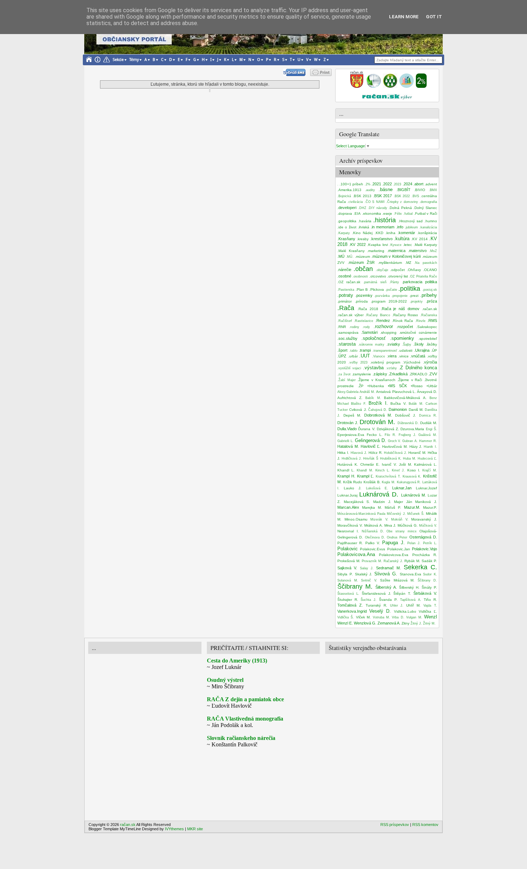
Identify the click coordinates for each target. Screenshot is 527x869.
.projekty (416, 301)
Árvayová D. (427, 392)
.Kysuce (395, 245)
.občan (363, 268)
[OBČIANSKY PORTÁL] (356, 86)
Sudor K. (430, 574)
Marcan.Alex (348, 507)
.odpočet (397, 270)
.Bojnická (344, 196)
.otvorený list (397, 276)
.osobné (344, 276)
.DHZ (362, 208)
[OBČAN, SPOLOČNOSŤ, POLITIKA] (390, 86)
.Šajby (406, 344)
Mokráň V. (399, 519)
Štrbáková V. (425, 593)
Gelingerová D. (370, 440)
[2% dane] (421, 86)
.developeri (346, 207)
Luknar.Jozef (426, 488)
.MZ (408, 263)
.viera (392, 356)
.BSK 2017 (382, 196)
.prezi (413, 296)
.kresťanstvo (381, 239)
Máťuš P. (393, 507)
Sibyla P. (345, 574)
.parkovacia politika (419, 282)
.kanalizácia (428, 227)
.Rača (345, 308)
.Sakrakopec (426, 327)
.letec (407, 245)
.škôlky (431, 344)
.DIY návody (377, 208)
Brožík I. (378, 403)
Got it (434, 16)
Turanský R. (376, 605)
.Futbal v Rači (425, 213)
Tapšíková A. (410, 600)
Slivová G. (385, 573)
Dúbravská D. (408, 423)
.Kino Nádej (362, 233)
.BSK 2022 (402, 196)
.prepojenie (399, 296)
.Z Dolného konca (418, 367)
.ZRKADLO (418, 374)
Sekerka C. (420, 567)
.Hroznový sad (410, 221)
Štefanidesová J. (376, 593)
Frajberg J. (407, 435)
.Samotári (369, 332)
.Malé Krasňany (351, 251)
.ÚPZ (341, 356)
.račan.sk (429, 309)
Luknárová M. (413, 495)
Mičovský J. (396, 514)
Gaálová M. (427, 435)
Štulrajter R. (347, 600)
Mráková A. (373, 525)
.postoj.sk (429, 289)
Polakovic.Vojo (424, 549)
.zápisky (379, 374)
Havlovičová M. (395, 446)
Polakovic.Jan (398, 549)
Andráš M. (367, 392)
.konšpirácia (427, 233)
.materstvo (417, 250)
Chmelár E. (370, 464)
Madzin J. (382, 502)
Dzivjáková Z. (388, 429)
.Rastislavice (363, 321)
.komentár (406, 233)
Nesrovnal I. (348, 531)
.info (399, 227)
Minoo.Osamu (356, 519)
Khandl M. (365, 470)
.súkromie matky (371, 344)
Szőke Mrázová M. (397, 580)
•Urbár (432, 386)
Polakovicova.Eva (393, 555)
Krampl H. (346, 476)
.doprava (344, 213)
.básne (386, 189)
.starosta (346, 344)
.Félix (398, 213)
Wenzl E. (345, 623)
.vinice (403, 356)
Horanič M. (417, 453)
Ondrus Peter (397, 537)
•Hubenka (375, 386)
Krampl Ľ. (365, 476)
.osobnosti (360, 276)
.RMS (432, 320)
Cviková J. (357, 410)
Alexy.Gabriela (348, 392)
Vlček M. (363, 617)
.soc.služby (347, 338)
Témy (134, 59)
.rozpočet (405, 326)
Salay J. (367, 568)
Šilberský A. (386, 587)
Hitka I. (343, 453)
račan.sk (128, 824)
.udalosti (405, 350)
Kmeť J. (398, 470)
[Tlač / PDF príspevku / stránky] (321, 74)
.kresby (363, 239)
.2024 (407, 184)
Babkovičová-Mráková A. (405, 398)
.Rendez (382, 320)
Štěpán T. (402, 593)
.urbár (353, 356)
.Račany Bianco (377, 315)
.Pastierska (345, 289)
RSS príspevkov (394, 824)
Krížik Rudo (352, 482)
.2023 (397, 184)
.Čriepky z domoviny (402, 202)
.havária (364, 221)
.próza (431, 301)
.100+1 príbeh (351, 184)
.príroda (361, 301)
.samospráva (348, 332)
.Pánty (394, 282)
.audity (370, 190)
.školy (418, 344)
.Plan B (362, 289)
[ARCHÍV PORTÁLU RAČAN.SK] (406, 86)
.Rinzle (420, 321)
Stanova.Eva (410, 574)
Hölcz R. (376, 453)
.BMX (433, 190)
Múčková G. (408, 525)
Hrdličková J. (352, 458)
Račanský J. (393, 561)
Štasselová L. (348, 593)
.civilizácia (355, 202)
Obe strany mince (401, 531)
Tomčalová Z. (350, 605)
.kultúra (401, 238)
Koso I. (413, 470)
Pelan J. (414, 543)
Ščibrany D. (427, 580)
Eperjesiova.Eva (350, 435)
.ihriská (363, 227)
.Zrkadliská (398, 374)
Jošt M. (405, 464)
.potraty (345, 295)
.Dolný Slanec (425, 208)
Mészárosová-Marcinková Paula (361, 514)
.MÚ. (349, 256)
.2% (367, 184)
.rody (366, 327)
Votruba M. (381, 617)
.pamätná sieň (374, 282)
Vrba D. (398, 617)
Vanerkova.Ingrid (352, 611)
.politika (409, 288)
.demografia (428, 202)
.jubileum (411, 227)
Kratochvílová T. (388, 476)
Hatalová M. (348, 446)
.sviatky (393, 344)
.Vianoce (378, 356)
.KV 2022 (357, 244)
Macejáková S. (357, 502)
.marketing (375, 251)
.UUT (364, 355)
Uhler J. (397, 605)
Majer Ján (403, 502)
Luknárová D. (378, 494)
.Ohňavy (414, 270)
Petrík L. (430, 543)
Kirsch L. (382, 470)
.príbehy (428, 295)
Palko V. (372, 543)
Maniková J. (426, 502)
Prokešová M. (348, 561)
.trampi (365, 350)
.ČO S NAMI (375, 202)
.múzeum (362, 256)
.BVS (415, 196)
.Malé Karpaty (425, 245)
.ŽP (361, 386)
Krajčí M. (429, 470)
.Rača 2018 (367, 309)
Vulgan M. (414, 617)
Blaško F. (358, 403)
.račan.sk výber (350, 315)
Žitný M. (429, 623)
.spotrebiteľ (427, 339)
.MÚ (341, 256)
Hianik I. (430, 446)
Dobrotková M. (378, 415)
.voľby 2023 (357, 362)
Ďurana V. (366, 429)
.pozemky (363, 295)
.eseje (387, 213)
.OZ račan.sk (348, 282)
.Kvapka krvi (377, 245)
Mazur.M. (412, 507)
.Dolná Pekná (400, 208)
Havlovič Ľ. (371, 446)
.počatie (391, 289)
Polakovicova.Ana (356, 554)
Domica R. (428, 415)
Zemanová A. (389, 623)
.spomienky (402, 338)
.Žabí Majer (346, 380)
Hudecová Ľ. (427, 458)
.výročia (430, 362)
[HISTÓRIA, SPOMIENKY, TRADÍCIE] (373, 86)
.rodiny (354, 327)
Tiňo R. (430, 600)
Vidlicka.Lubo (405, 611)
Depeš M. (352, 415)
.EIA (357, 213)
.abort (418, 184)
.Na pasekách (425, 263)
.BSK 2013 (362, 196)
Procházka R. (424, 555)
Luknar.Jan (402, 488)
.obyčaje (382, 270)
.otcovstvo (377, 276)
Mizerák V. (379, 519)
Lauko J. (352, 488)
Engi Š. (431, 429)
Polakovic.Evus (372, 549)
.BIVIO (419, 190)
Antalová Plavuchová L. (396, 392)
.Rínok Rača (402, 321)
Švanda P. (388, 600)
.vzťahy (391, 368)
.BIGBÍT (403, 189)
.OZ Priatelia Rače (423, 276)
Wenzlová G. (365, 623)
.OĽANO (430, 270)
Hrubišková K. (391, 458)
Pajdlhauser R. (350, 543)
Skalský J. (363, 574)
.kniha (390, 233)
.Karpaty (343, 233)
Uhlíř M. (413, 605)
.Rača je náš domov (400, 309)
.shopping (388, 332)
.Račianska (428, 315)
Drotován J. (347, 423)
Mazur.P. (430, 507)
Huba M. (409, 458)
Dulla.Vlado (347, 429)
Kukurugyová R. (409, 482)
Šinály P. (429, 587)
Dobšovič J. (405, 415)
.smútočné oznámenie (418, 332)
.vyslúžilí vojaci (349, 368)
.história (384, 220)
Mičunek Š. (415, 514)
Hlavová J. (359, 453)
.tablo (353, 350)
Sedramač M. (388, 568)
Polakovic (347, 548)
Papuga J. (393, 542)
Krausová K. (412, 476)
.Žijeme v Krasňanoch (376, 380)
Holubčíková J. (395, 453)
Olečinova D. (375, 537)
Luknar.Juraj (347, 495)
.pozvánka (382, 296)
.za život (344, 374)
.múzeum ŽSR (361, 262)
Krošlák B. (372, 482)
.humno (430, 221)
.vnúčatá (417, 356)
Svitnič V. (369, 580)
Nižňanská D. (373, 531)
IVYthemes (174, 829)
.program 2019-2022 (389, 301)
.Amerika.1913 (349, 190)
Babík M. (373, 398)
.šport (342, 350)
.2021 (376, 184)
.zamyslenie (361, 374)
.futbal (408, 213)
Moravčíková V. (350, 525)
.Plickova (376, 289)
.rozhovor (383, 326)
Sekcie (118, 59)
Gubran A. (410, 441)
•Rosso (417, 386)
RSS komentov (425, 824)
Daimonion (398, 409)
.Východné (412, 362)
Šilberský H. (409, 587)
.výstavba (373, 367)
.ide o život (346, 227)
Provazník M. (372, 561)
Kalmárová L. (425, 464)
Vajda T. (430, 605)
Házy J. (415, 446)
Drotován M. (377, 422)
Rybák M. (412, 561)
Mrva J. (390, 525)
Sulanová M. (347, 580)
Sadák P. (429, 561)
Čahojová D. (377, 410)
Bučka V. (398, 403)
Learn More (404, 16)
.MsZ (433, 251)
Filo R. (390, 435)
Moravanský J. (424, 519)
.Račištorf (344, 321)
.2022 (387, 184)
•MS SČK (397, 386)
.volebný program (385, 362)
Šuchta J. (368, 600)
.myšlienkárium (390, 263)
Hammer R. (428, 441)
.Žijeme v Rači (409, 380)
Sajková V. (347, 568)
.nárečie (344, 269)
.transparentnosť (384, 350)
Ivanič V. (389, 464)
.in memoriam (382, 227)
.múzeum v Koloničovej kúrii (396, 256)
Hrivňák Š (370, 458)
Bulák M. (416, 403)
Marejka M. (372, 507)
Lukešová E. (377, 488)
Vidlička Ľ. (428, 611)
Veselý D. (380, 611)
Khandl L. (346, 470)
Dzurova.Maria (412, 429)
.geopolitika (346, 221)
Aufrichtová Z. (349, 398)
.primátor (344, 301)
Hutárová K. (347, 464)
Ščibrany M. (354, 586)
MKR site (195, 829)
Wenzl (430, 616)
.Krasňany (346, 239)
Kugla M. (388, 482)
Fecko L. (375, 435)
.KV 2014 (419, 239)
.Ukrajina (421, 350)
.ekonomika (371, 213)
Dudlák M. (428, 423)
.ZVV (432, 374)
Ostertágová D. (423, 537)
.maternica (396, 250)
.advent (430, 184)
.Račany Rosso (405, 315)
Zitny (405, 623)
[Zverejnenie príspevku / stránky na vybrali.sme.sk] (296, 74)
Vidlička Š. (345, 617)
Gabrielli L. (345, 441)
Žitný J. (416, 623)
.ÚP (434, 350)
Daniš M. (416, 410)
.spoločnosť (373, 338)
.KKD (379, 233)
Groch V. (394, 441)
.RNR (341, 327)
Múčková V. (428, 525)
